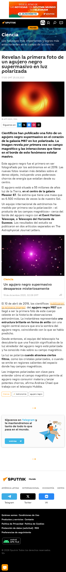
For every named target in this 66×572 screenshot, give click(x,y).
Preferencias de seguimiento (16, 532)
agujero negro (36, 394)
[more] (61, 295)
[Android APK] (11, 541)
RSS (37, 528)
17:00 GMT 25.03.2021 (13, 77)
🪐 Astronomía (19, 394)
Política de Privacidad (12, 523)
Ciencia (8, 279)
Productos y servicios (12, 519)
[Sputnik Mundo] (10, 23)
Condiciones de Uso (29, 515)
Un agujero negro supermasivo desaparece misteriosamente (28, 286)
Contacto (29, 519)
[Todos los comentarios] (5, 567)
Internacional (30, 487)
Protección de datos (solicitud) (17, 528)
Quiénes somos (9, 515)
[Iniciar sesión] (48, 22)
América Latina (10, 487)
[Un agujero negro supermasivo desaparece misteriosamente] (33, 255)
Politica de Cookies (34, 523)
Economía (48, 487)
